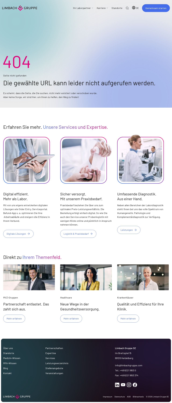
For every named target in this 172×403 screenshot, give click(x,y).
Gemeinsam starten (155, 8)
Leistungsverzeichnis (56, 363)
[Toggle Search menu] (127, 8)
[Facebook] (135, 385)
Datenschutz (119, 396)
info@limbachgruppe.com (128, 365)
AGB (129, 396)
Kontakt (7, 373)
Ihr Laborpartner (82, 7)
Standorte (8, 353)
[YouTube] (123, 385)
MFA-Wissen (10, 363)
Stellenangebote (54, 368)
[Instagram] (129, 385)
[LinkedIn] (117, 385)
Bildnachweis (138, 396)
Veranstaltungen (54, 373)
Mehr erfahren (14, 318)
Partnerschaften (54, 348)
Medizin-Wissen (11, 358)
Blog (5, 368)
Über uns (8, 348)
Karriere (101, 7)
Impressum (107, 396)
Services (50, 358)
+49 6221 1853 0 (128, 370)
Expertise (50, 353)
